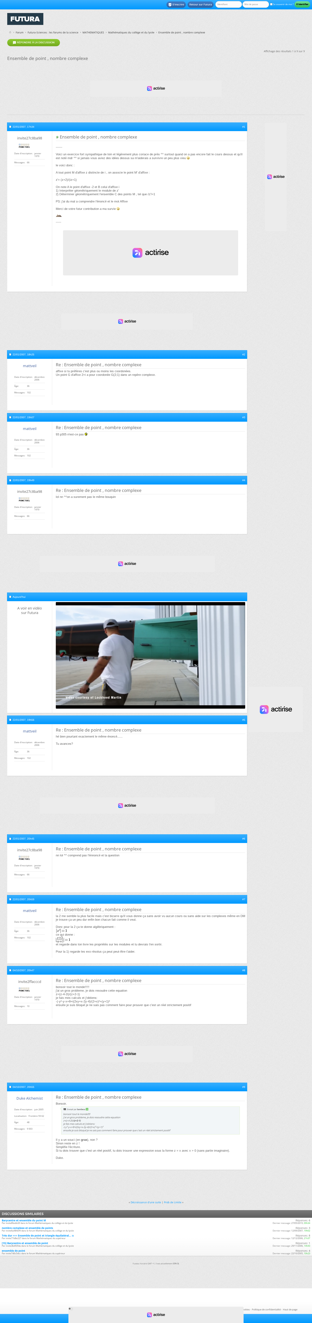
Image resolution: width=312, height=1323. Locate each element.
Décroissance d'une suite (146, 1202)
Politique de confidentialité (266, 1309)
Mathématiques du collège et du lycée (131, 32)
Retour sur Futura (200, 4)
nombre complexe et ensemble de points (27, 1228)
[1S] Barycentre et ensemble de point (25, 1243)
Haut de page (290, 1309)
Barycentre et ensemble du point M (24, 1220)
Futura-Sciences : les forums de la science (53, 32)
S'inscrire (176, 5)
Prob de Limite (172, 1202)
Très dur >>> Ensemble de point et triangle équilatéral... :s (38, 1235)
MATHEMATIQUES (93, 32)
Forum (19, 32)
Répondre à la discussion (34, 42)
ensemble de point (13, 1250)
